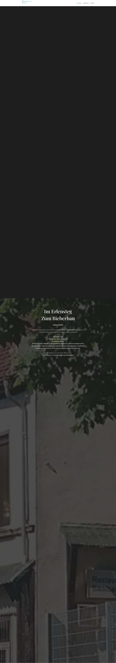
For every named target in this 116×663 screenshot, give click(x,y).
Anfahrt (92, 3)
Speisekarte (86, 3)
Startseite (79, 3)
